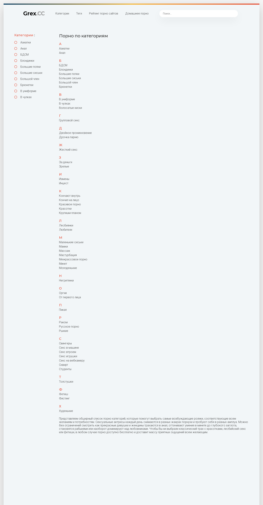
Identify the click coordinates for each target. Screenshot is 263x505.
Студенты (65, 369)
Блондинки (27, 60)
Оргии (63, 293)
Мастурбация (68, 255)
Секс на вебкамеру (72, 360)
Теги (79, 13)
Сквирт (63, 365)
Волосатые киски (70, 108)
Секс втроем (67, 352)
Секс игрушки (68, 356)
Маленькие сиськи (71, 242)
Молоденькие (68, 268)
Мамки (63, 246)
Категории (62, 13)
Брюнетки (26, 85)
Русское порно (69, 326)
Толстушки (66, 381)
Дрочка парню (68, 137)
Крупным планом (70, 213)
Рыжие (63, 331)
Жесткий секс (68, 149)
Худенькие (66, 411)
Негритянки (66, 280)
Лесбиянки (66, 225)
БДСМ (24, 54)
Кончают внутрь (69, 195)
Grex (34, 13)
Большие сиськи (31, 73)
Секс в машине (69, 347)
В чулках (26, 97)
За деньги (65, 162)
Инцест (63, 183)
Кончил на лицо (69, 200)
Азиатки (25, 42)
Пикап (63, 309)
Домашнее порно (137, 13)
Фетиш (63, 394)
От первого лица (70, 297)
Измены (64, 179)
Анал (23, 48)
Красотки (65, 208)
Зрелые (64, 166)
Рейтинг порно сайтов (103, 13)
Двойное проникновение (75, 133)
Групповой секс (69, 120)
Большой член (29, 79)
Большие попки (30, 66)
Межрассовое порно (73, 259)
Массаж (64, 250)
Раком (63, 322)
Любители (65, 229)
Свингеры (65, 343)
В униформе (28, 91)
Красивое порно (70, 204)
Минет (63, 263)
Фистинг (64, 398)
